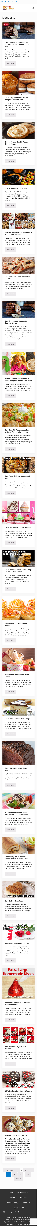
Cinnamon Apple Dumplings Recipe (16, 624)
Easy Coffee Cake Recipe (14, 901)
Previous (10, 1170)
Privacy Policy (20, 1222)
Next (17, 1179)
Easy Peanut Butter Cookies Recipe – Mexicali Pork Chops (18, 571)
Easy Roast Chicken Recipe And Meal (17, 477)
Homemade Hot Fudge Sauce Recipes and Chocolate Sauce (16, 814)
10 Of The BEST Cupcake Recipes (18, 528)
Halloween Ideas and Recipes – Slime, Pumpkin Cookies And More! (18, 380)
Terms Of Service (16, 1224)
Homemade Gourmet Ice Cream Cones (17, 676)
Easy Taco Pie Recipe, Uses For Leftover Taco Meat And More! (17, 431)
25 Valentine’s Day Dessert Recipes (18, 1091)
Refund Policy (27, 1224)
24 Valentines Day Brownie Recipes (15, 1048)
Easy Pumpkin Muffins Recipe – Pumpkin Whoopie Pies (17, 99)
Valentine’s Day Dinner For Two (17, 943)
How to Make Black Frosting (16, 188)
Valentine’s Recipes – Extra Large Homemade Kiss (18, 1004)
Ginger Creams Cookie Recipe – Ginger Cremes (17, 143)
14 (29, 1175)
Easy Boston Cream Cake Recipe (17, 719)
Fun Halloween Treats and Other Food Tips (17, 278)
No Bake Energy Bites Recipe (16, 1135)
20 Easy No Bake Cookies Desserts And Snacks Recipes (18, 233)
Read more (11, 64)
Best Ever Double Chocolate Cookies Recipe (16, 322)
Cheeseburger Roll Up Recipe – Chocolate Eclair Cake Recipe (17, 858)
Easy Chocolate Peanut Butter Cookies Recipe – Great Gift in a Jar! (17, 44)
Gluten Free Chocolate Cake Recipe (16, 769)
